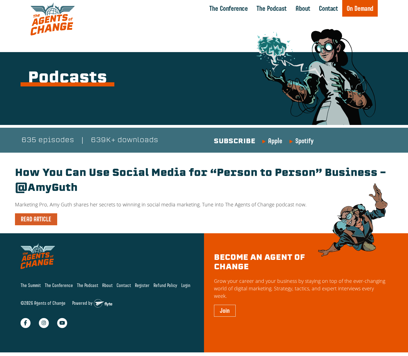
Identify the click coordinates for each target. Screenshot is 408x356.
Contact (328, 8)
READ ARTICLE (36, 219)
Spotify (304, 140)
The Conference (228, 8)
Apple (275, 140)
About (303, 8)
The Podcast (271, 8)
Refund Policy (165, 285)
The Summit (31, 285)
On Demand (360, 8)
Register (142, 285)
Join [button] (225, 310)
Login (185, 285)
